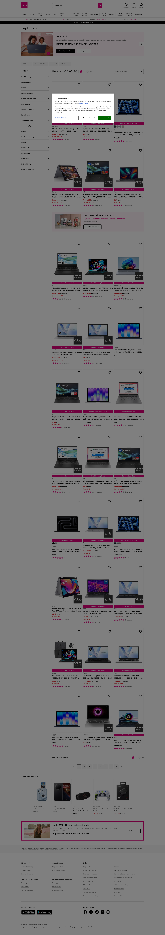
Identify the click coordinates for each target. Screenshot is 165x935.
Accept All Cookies (105, 118)
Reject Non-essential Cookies (88, 118)
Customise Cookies (60, 117)
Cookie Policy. (83, 103)
